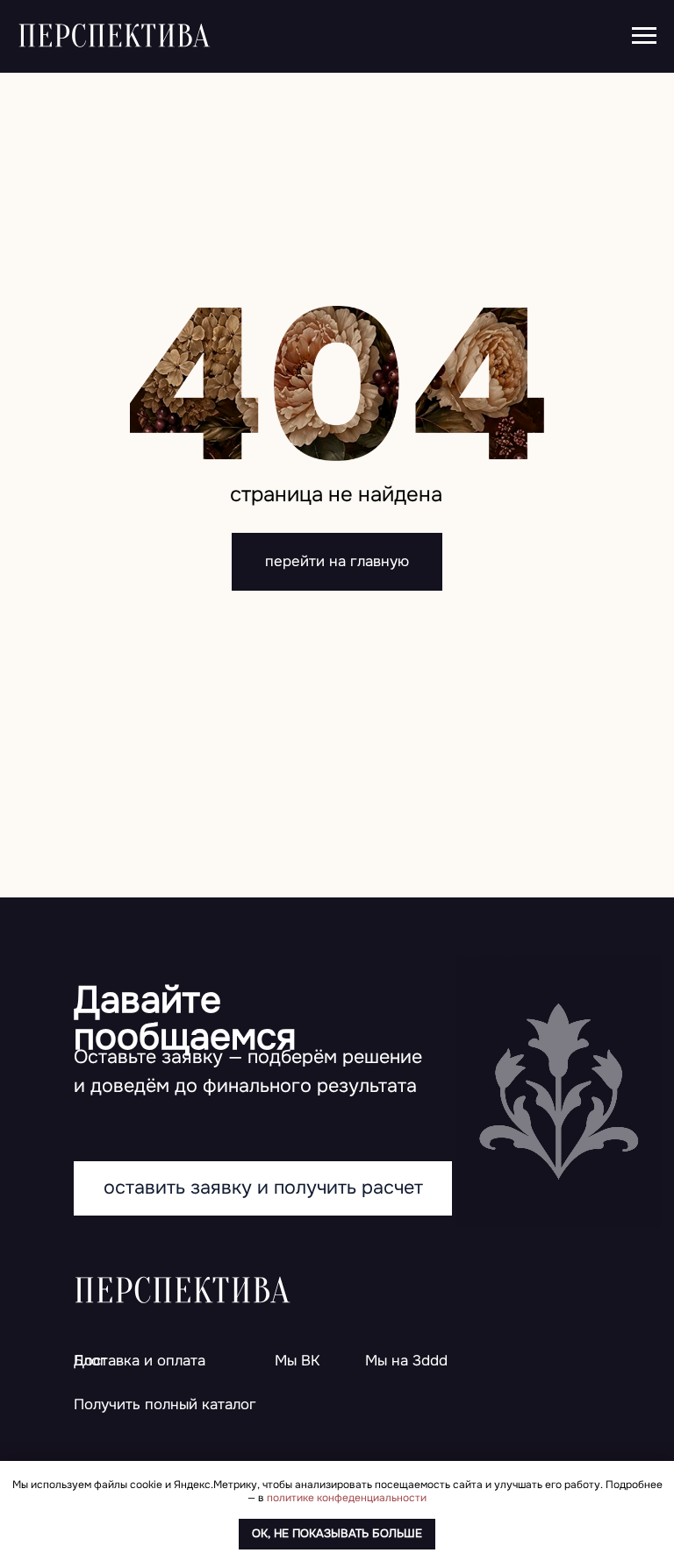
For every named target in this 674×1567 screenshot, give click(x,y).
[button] (165, 1405)
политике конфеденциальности (347, 1498)
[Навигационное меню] (644, 36)
